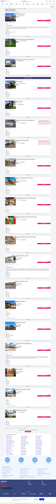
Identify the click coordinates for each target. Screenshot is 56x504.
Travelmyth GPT (44, 484)
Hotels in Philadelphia (39, 448)
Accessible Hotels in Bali (40, 470)
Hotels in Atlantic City (39, 436)
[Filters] (1, 6)
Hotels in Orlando (8, 444)
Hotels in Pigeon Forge (39, 441)
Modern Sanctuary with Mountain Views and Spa (25, 59)
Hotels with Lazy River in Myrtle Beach (42, 468)
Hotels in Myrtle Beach (24, 436)
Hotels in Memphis (38, 451)
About (29, 481)
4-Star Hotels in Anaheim (23, 473)
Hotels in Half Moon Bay (9, 454)
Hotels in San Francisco (39, 444)
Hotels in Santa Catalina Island (10, 441)
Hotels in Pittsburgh (24, 451)
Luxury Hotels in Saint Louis (23, 470)
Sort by (9, 6)
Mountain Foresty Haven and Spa (22, 140)
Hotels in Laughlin (8, 448)
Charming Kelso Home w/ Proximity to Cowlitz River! (25, 159)
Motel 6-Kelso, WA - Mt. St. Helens (22, 255)
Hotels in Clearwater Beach (10, 443)
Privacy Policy (20, 503)
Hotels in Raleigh (23, 454)
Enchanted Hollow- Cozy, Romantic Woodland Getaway (26, 198)
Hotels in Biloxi (8, 451)
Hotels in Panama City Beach (25, 443)
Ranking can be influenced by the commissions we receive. (12, 12)
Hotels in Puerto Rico (39, 450)
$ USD (47, 1)
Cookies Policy (16, 503)
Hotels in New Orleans (9, 440)
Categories (29, 483)
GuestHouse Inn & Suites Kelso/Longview (23, 343)
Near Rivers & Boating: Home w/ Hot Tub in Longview (26, 237)
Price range (4, 6)
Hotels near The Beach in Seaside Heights (8, 475)
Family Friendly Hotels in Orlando (6, 470)
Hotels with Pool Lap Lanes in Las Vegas (25, 468)
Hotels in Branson (23, 448)
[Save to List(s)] (15, 14)
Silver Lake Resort (19, 81)
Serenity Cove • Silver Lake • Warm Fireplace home (25, 120)
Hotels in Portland (8, 447)
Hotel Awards (30, 484)
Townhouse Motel (19, 369)
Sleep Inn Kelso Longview (20, 322)
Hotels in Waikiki (4, 473)
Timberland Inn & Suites (20, 14)
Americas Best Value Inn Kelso (21, 281)
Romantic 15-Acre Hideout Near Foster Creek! (24, 177)
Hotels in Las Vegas (9, 436)
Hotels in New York (38, 440)
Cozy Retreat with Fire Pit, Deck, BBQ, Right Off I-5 (25, 39)
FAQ (42, 482)
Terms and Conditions (25, 503)
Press (29, 482)
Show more (27, 36)
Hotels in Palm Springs (39, 443)
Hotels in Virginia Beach (24, 437)
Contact (43, 483)
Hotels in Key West (8, 437)
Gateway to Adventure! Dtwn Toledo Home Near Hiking (26, 216)
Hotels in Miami (38, 437)
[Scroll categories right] (55, 4)
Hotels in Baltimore (38, 454)
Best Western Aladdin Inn (21, 301)
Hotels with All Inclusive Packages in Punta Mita (43, 473)
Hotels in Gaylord (23, 444)
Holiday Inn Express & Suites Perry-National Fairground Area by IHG (27, 477)
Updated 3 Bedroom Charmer (21, 410)
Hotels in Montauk (38, 447)
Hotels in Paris (23, 447)
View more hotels (28, 431)
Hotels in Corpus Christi (9, 450)
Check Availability (43, 20)
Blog (42, 481)
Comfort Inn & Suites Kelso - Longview (23, 389)
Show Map (53, 6)
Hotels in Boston (23, 440)
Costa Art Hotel (39, 475)
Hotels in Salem (23, 450)
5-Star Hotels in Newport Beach (24, 475)
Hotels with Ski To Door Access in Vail (7, 468)
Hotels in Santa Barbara (24, 441)
